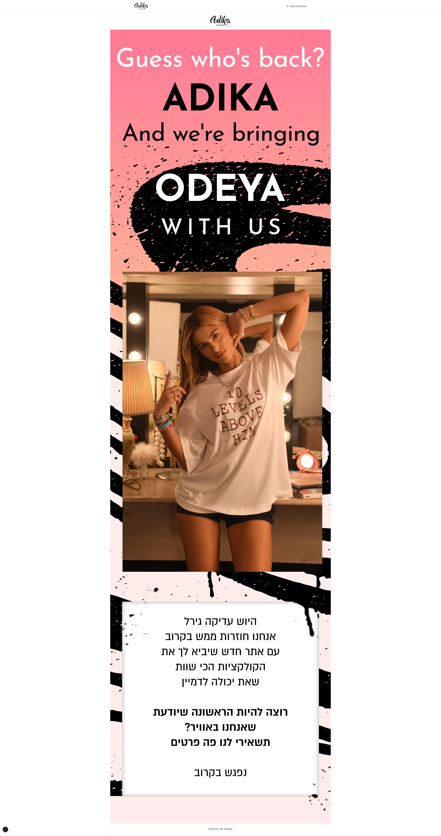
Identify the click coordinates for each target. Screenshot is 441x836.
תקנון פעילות (228, 829)
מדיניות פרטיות (213, 829)
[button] (296, 5)
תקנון (221, 829)
